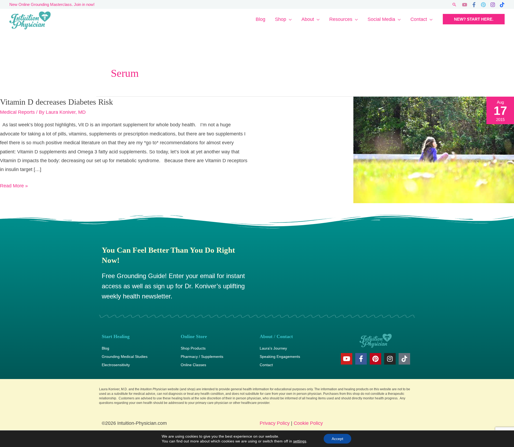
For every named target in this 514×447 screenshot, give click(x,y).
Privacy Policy (275, 423)
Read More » (14, 184)
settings (299, 441)
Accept (337, 439)
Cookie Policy (308, 423)
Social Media (381, 19)
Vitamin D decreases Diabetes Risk (56, 101)
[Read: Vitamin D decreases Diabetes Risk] (433, 149)
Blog (260, 19)
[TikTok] (502, 4)
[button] (454, 4)
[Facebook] (474, 4)
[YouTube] (464, 4)
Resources (340, 19)
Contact (418, 19)
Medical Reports (17, 112)
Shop (280, 19)
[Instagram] (492, 4)
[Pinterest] (483, 4)
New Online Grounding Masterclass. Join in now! (52, 4)
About (307, 19)
